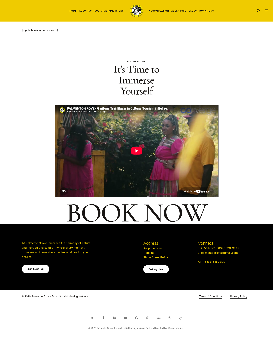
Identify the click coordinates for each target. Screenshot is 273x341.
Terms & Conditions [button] (210, 296)
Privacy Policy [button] (238, 296)
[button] (267, 11)
